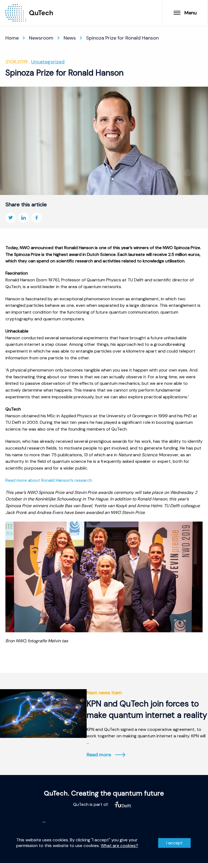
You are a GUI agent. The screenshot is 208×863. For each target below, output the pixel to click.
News (70, 38)
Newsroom (41, 38)
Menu (190, 12)
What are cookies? (119, 845)
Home (12, 38)
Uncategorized (47, 61)
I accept (174, 843)
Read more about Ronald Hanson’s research (48, 480)
